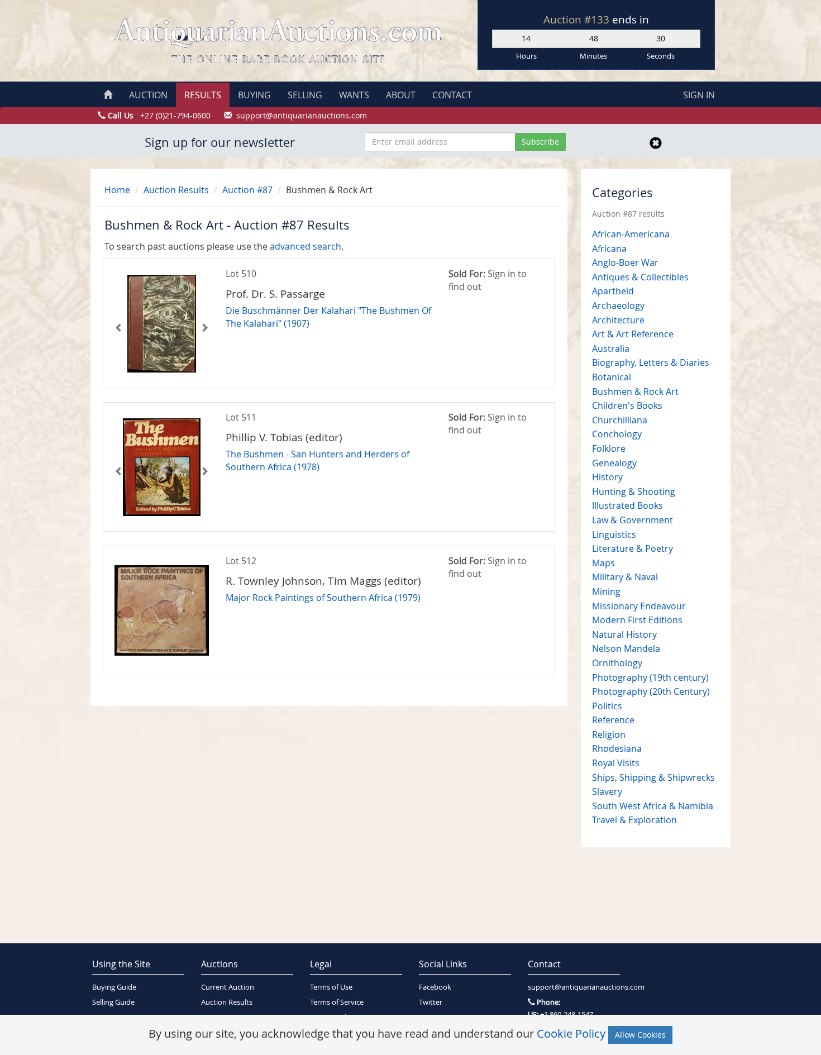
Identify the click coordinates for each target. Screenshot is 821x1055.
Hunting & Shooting (633, 491)
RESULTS (202, 95)
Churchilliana (619, 420)
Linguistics (614, 534)
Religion (609, 734)
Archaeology (618, 305)
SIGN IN (699, 95)
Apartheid (613, 291)
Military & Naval (625, 577)
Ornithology (617, 663)
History (607, 477)
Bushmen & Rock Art (635, 391)
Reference (613, 720)
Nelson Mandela (626, 648)
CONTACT (452, 95)
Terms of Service (337, 1002)
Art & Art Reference (633, 334)
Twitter (430, 1002)
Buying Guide (114, 987)
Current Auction (227, 987)
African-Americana (631, 234)
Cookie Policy (571, 1033)
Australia (610, 348)
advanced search (305, 246)
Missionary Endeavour (639, 606)
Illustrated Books (627, 505)
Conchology (617, 434)
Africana (609, 248)
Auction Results (176, 190)
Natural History (624, 634)
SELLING (305, 95)
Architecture (618, 320)
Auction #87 (247, 190)
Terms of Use (331, 987)
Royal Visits (615, 763)
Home (117, 190)
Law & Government (632, 520)
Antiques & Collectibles (640, 277)
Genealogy (614, 463)
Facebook (435, 987)
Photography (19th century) (650, 677)
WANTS (354, 95)
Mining (606, 591)
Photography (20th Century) (651, 691)
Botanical (611, 377)
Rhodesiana (617, 748)
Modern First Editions (637, 620)
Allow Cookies (640, 1034)
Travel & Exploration (634, 820)
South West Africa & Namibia (652, 806)
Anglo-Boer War (625, 262)
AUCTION (148, 95)
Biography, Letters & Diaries (650, 362)
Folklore (609, 448)
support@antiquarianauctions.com (574, 987)
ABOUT (401, 95)
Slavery (607, 791)
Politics (607, 706)
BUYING (254, 95)
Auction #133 (577, 19)
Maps (603, 563)
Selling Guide (113, 1002)
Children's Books (627, 405)
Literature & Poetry (632, 548)
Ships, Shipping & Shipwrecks (653, 777)
